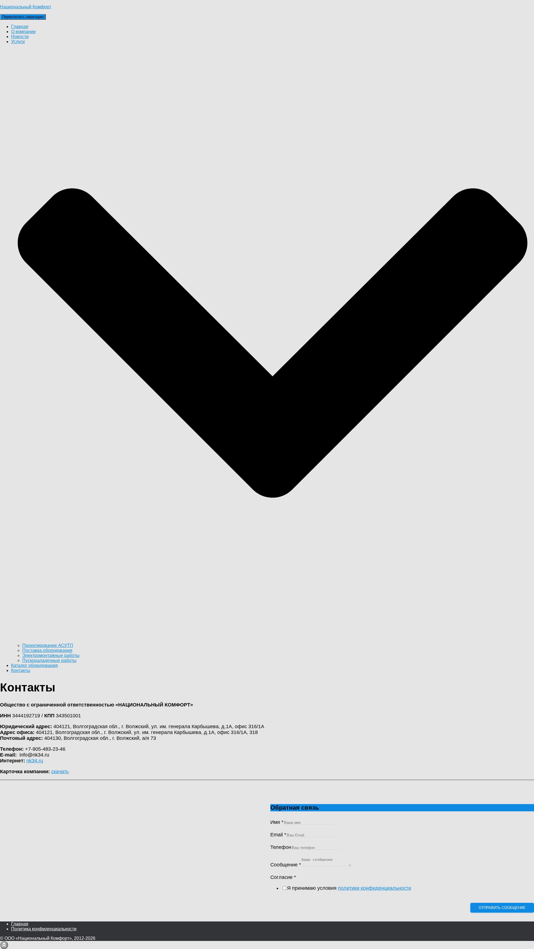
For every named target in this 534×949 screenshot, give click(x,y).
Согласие (283, 877)
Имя (276, 822)
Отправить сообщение (502, 908)
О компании (23, 31)
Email (278, 834)
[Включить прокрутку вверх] (4, 945)
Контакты (20, 670)
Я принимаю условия (349, 888)
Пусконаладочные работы (49, 660)
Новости (20, 36)
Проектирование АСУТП (47, 645)
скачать (60, 771)
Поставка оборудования (47, 650)
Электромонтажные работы (51, 655)
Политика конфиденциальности (43, 928)
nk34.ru (34, 760)
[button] (272, 640)
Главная (19, 26)
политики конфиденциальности (374, 888)
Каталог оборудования (34, 665)
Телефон (280, 847)
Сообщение (285, 865)
